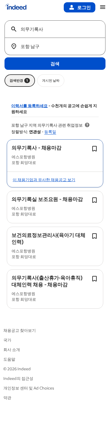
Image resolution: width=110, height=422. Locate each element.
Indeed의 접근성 (18, 378)
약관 (7, 397)
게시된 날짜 (51, 80)
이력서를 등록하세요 (29, 105)
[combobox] (57, 29)
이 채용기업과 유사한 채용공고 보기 (44, 179)
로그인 (84, 7)
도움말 (9, 359)
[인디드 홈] (16, 7)
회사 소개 (11, 349)
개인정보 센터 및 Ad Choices (28, 388)
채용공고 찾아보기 (19, 330)
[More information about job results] (87, 125)
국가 (7, 340)
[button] (36, 147)
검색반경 (19, 80)
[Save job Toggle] (94, 148)
